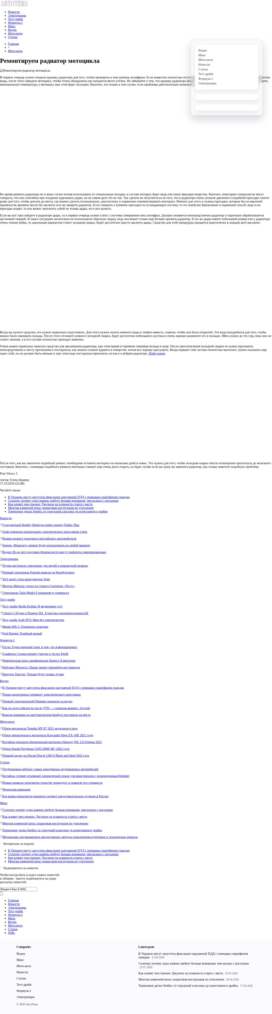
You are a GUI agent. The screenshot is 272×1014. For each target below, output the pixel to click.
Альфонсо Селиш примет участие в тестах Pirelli (35, 654)
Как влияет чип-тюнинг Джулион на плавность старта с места (50, 504)
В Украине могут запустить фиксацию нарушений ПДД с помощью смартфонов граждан (69, 497)
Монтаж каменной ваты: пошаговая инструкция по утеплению (51, 507)
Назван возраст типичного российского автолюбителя (39, 538)
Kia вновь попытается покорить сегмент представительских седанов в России (55, 796)
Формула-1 (15, 22)
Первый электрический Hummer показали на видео (37, 701)
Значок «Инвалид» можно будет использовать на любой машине (46, 545)
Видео (12, 30)
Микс (12, 26)
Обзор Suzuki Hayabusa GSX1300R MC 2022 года (35, 748)
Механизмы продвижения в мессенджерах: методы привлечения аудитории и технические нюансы (70, 837)
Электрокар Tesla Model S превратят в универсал (35, 592)
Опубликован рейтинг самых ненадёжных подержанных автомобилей (50, 769)
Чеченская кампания (16, 789)
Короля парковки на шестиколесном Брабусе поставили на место (46, 715)
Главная (13, 43)
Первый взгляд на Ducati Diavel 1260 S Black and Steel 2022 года (45, 755)
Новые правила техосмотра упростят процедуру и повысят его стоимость (52, 782)
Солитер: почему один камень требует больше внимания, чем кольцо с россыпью (63, 500)
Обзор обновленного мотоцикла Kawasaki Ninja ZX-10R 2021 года (47, 735)
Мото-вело (15, 33)
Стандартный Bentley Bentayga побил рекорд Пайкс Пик (40, 525)
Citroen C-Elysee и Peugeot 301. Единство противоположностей (45, 613)
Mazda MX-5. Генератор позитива (25, 626)
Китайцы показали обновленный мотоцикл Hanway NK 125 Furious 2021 (52, 742)
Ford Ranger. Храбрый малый (22, 633)
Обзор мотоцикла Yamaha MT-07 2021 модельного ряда (39, 728)
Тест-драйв (15, 19)
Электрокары (17, 15)
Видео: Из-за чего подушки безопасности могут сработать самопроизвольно (54, 552)
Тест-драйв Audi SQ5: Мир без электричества (33, 620)
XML (11, 932)
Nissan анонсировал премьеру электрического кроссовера (41, 694)
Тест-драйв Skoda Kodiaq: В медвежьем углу (32, 606)
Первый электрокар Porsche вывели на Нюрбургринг (38, 572)
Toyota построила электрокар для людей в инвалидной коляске (45, 565)
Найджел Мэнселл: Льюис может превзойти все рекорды (41, 667)
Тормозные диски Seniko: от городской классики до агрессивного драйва (58, 511)
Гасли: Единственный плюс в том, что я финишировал (39, 647)
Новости (14, 12)
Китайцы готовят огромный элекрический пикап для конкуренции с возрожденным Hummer (65, 776)
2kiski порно (157, 353)
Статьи (13, 37)
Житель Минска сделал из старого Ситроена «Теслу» (38, 586)
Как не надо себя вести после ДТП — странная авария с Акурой (46, 708)
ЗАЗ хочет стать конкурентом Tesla (26, 579)
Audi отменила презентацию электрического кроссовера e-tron (44, 531)
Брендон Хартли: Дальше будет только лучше (33, 674)
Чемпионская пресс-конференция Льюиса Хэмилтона (38, 660)
